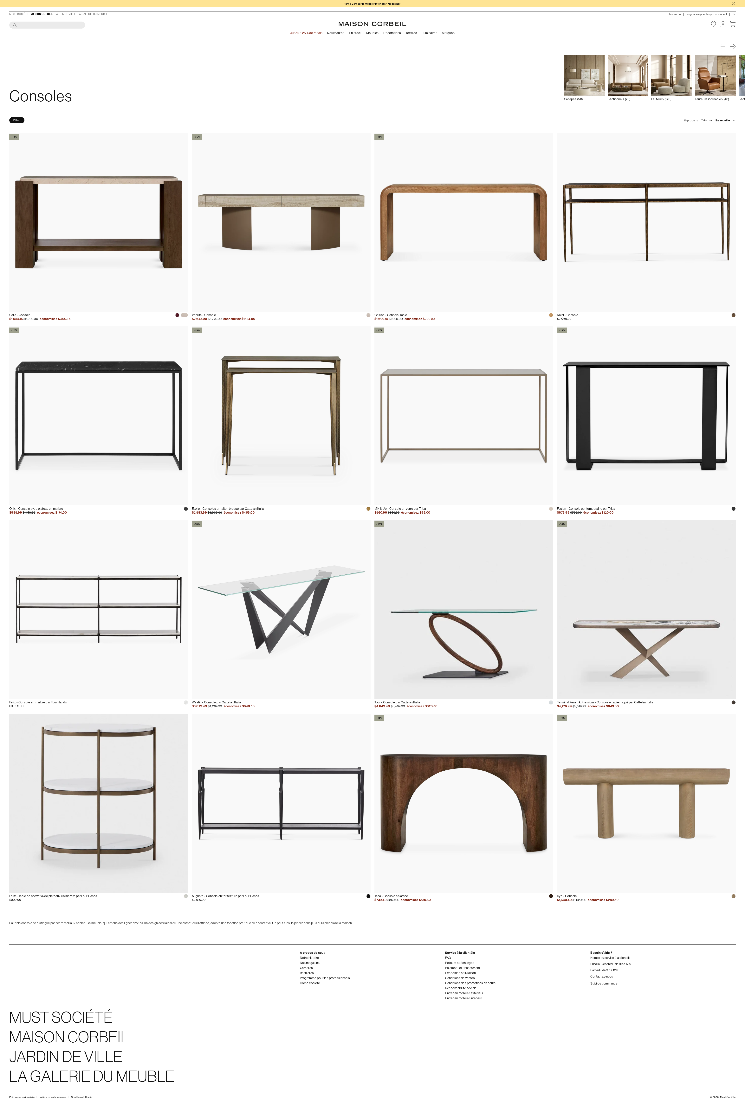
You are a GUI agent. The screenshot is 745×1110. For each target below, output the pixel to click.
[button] (733, 46)
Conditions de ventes (460, 978)
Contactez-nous (601, 976)
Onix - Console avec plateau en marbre (36, 509)
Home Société (310, 983)
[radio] (177, 315)
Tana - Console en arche (391, 896)
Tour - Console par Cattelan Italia (397, 702)
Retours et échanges (459, 962)
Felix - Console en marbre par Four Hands (38, 702)
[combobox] (47, 25)
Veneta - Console (204, 315)
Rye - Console (567, 896)
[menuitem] (335, 33)
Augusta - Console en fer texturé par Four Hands (225, 896)
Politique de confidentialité (22, 1097)
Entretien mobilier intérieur (463, 998)
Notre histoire (309, 957)
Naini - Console (567, 315)
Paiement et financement (462, 968)
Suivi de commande (604, 983)
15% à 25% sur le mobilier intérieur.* (372, 4)
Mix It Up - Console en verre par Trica (400, 509)
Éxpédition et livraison (460, 973)
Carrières (306, 968)
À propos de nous (312, 953)
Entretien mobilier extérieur (464, 993)
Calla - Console (19, 315)
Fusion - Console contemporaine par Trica (586, 509)
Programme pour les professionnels (325, 978)
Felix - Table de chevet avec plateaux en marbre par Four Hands (53, 896)
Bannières (307, 973)
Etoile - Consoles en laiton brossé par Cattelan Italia (228, 509)
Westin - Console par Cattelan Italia (216, 702)
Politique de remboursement (53, 1097)
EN (734, 14)
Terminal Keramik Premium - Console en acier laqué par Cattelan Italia (605, 702)
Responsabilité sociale (461, 988)
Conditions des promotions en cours (470, 983)
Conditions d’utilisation (82, 1097)
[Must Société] (372, 24)
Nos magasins (310, 962)
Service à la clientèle (460, 953)
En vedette (723, 120)
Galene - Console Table (390, 315)
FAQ (448, 957)
